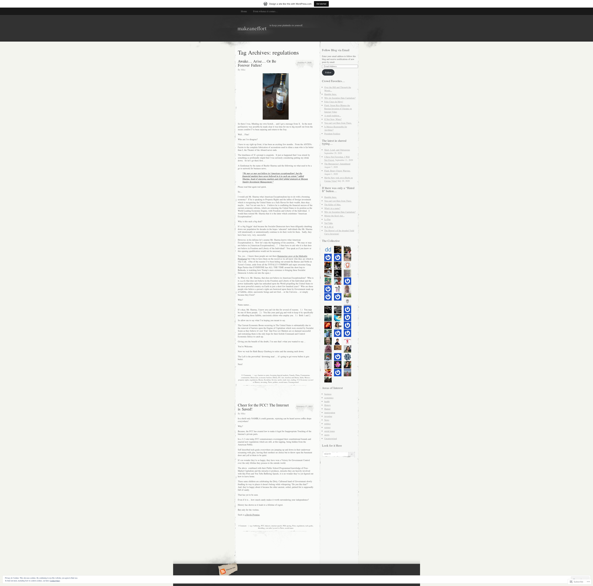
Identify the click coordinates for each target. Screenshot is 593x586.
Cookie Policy (55, 580)
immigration (329, 412)
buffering (256, 525)
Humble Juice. (330, 94)
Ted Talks (328, 223)
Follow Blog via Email (335, 50)
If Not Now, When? (333, 119)
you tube (269, 528)
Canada (291, 375)
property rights (243, 380)
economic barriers (265, 377)
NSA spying (287, 525)
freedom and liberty (292, 377)
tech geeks (309, 525)
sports (326, 434)
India (302, 377)
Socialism (267, 380)
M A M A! (329, 226)
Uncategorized (293, 382)
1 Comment (242, 525)
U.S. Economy (302, 380)
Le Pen (327, 219)
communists (245, 377)
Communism (305, 375)
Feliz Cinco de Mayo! (333, 101)
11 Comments (246, 375)
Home (244, 11)
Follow (328, 72)
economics (328, 397)
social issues (283, 382)
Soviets (274, 380)
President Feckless (332, 133)
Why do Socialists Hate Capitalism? (339, 97)
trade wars (286, 380)
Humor (327, 408)
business (327, 394)
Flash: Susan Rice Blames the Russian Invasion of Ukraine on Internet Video (338, 108)
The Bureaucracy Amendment (337, 163)
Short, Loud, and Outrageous (337, 149)
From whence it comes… (265, 11)
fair (283, 377)
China (297, 375)
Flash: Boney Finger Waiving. (337, 170)
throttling (261, 528)
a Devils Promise (252, 514)
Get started (321, 4)
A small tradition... (332, 115)
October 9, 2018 (304, 62)
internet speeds (276, 525)
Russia (261, 380)
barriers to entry (263, 375)
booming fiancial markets (279, 375)
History (257, 382)
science (327, 427)
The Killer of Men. (332, 204)
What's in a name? (332, 208)
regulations (254, 380)
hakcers (267, 525)
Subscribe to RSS (227, 572)
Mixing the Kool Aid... (334, 215)
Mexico (307, 377)
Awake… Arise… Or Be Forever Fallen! (257, 63)
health (327, 401)
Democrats (254, 377)
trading (293, 380)
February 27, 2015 (304, 406)
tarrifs (280, 380)
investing (264, 382)
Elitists (275, 377)
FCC (262, 525)
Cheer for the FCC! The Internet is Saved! (263, 407)
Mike (243, 69)
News (270, 382)
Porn (294, 525)
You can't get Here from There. (338, 122)
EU (279, 377)
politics (275, 382)
